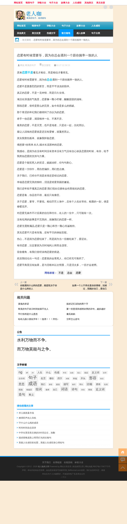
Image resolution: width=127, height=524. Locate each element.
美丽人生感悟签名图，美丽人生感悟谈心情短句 (41, 442)
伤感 (56, 372)
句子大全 (53, 2)
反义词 (95, 372)
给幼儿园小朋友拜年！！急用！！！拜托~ (38, 318)
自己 (55, 389)
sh (27, 372)
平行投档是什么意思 (28, 313)
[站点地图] (105, 7)
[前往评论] (121, 459)
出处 (72, 372)
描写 (66, 384)
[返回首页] (121, 451)
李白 (81, 384)
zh (33, 372)
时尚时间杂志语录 (27, 427)
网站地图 (89, 466)
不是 (30, 72)
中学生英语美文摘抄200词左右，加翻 (37, 432)
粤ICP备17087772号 (101, 466)
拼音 (50, 384)
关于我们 (46, 462)
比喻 (89, 384)
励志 (86, 372)
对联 (67, 378)
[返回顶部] (121, 467)
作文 (64, 372)
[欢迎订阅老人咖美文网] (111, 7)
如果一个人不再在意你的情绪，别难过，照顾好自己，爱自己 (89, 287)
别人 (79, 372)
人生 (39, 372)
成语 (32, 383)
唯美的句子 (30, 65)
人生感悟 (77, 2)
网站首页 (18, 2)
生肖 (106, 384)
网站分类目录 (65, 466)
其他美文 (89, 2)
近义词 (100, 389)
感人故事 (81, 32)
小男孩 (63, 477)
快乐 (102, 378)
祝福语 (29, 389)
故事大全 (65, 2)
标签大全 (79, 462)
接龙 (58, 384)
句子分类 (95, 32)
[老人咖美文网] (30, 10)
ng (20, 371)
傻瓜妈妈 (70, 313)
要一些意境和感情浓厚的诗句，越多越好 (85, 308)
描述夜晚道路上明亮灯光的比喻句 (35, 437)
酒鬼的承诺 (23, 303)
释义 (31, 394)
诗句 (74, 389)
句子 (32, 377)
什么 (48, 372)
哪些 (51, 378)
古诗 (104, 372)
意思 (21, 384)
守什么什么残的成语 (28, 422)
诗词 (83, 389)
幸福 (75, 378)
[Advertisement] (63, 502)
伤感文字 (51, 32)
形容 (92, 377)
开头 (83, 378)
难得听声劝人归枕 (27, 417)
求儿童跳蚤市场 (26, 412)
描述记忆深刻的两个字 (77, 303)
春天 (74, 384)
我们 (43, 384)
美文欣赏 (100, 2)
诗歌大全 (41, 2)
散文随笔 (66, 32)
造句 (22, 394)
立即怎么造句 (72, 318)
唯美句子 (30, 2)
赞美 (90, 389)
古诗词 (22, 378)
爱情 (98, 384)
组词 (39, 389)
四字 (59, 378)
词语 (64, 388)
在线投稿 (68, 462)
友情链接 (57, 462)
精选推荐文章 (78, 466)
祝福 (21, 389)
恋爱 (25, 72)
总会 (49, 79)
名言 (43, 378)
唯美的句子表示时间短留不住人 (33, 308)
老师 (47, 389)
